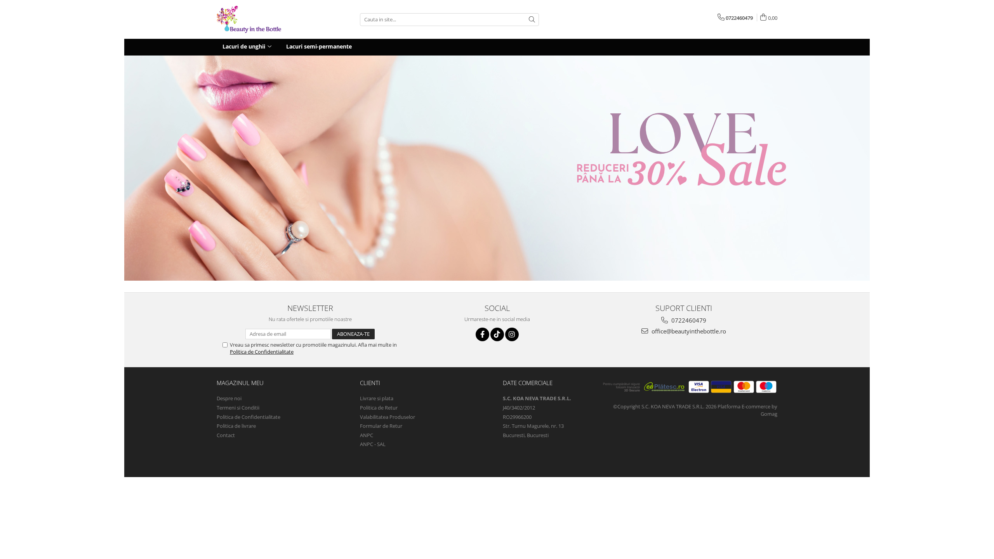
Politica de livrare (236, 425)
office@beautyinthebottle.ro (688, 331)
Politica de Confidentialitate (262, 351)
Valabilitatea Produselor (387, 416)
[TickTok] (497, 334)
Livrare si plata (376, 398)
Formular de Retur (381, 425)
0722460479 (688, 320)
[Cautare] (532, 19)
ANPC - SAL (373, 444)
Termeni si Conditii (238, 407)
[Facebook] (482, 334)
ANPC (366, 435)
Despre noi (229, 398)
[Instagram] (512, 334)
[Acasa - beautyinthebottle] (255, 19)
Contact (226, 435)
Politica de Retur (379, 407)
